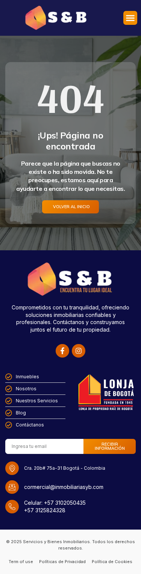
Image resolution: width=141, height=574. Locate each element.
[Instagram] (78, 351)
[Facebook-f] (62, 351)
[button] (130, 18)
